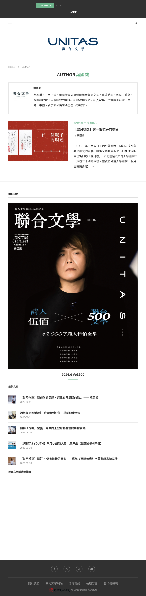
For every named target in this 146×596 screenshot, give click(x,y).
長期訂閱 (92, 583)
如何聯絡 (74, 583)
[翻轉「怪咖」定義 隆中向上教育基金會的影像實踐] (12, 430)
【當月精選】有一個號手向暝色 (96, 129)
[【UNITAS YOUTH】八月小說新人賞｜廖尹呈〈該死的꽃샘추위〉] (12, 445)
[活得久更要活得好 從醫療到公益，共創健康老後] (12, 415)
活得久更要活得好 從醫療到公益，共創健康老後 (50, 413)
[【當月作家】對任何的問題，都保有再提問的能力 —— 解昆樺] (12, 399)
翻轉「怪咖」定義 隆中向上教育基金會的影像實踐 (52, 428)
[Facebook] (54, 569)
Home (73, 12)
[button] (56, 5)
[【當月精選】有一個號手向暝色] (38, 141)
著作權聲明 (111, 583)
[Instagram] (67, 569)
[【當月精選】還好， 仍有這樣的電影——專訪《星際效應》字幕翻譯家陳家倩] (12, 461)
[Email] (91, 569)
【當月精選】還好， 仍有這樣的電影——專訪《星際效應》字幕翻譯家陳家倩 (69, 459)
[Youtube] (79, 569)
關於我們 (34, 583)
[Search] (136, 23)
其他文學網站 (54, 583)
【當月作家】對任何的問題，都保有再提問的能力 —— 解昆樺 (59, 397)
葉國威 (37, 88)
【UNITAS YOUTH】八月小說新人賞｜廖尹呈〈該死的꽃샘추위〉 (61, 443)
